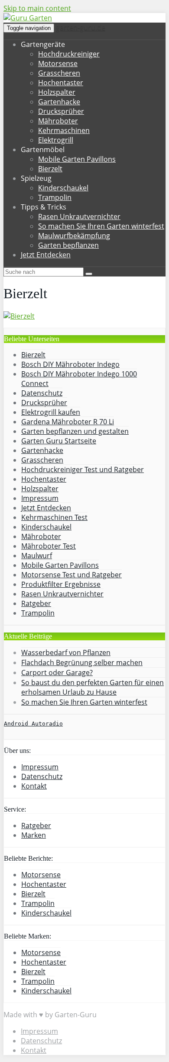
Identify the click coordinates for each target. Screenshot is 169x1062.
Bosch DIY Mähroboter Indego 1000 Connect (79, 378)
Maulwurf (36, 555)
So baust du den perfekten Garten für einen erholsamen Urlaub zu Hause (92, 687)
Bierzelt (50, 168)
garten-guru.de (80, 27)
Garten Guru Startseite (58, 441)
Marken (33, 835)
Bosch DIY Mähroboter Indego (70, 364)
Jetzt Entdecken (46, 255)
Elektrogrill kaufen (50, 412)
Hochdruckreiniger (69, 54)
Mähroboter (58, 121)
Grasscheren (59, 73)
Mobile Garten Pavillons (77, 159)
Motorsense (58, 63)
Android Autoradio (33, 723)
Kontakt (34, 786)
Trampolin (55, 197)
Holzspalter (56, 92)
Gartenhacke (59, 102)
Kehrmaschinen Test (54, 517)
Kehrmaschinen (64, 130)
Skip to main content (37, 8)
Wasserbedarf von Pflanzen (65, 652)
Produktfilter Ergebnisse (61, 584)
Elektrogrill (55, 140)
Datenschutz (41, 393)
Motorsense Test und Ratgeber (71, 574)
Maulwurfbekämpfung (74, 235)
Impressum (39, 498)
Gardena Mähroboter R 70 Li (67, 421)
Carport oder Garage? (57, 672)
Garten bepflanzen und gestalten (75, 431)
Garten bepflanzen (68, 245)
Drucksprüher (61, 111)
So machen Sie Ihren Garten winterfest (101, 226)
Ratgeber (36, 603)
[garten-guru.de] (27, 18)
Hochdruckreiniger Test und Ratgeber (82, 469)
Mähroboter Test (48, 546)
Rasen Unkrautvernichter (79, 216)
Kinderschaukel (63, 188)
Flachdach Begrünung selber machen (82, 662)
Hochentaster (60, 82)
